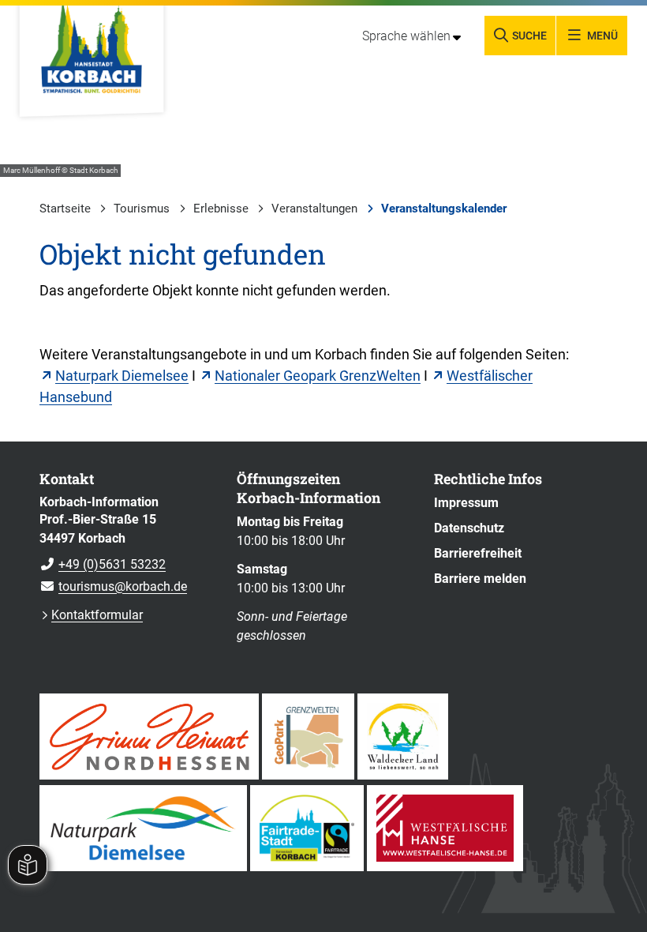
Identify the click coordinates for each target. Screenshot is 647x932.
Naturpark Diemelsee (122, 375)
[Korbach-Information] (126, 545)
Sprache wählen (406, 35)
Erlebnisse (221, 208)
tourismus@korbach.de (113, 586)
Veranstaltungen (314, 208)
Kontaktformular (97, 614)
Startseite (65, 208)
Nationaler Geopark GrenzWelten (318, 375)
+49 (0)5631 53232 (102, 564)
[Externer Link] (149, 736)
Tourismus (142, 208)
